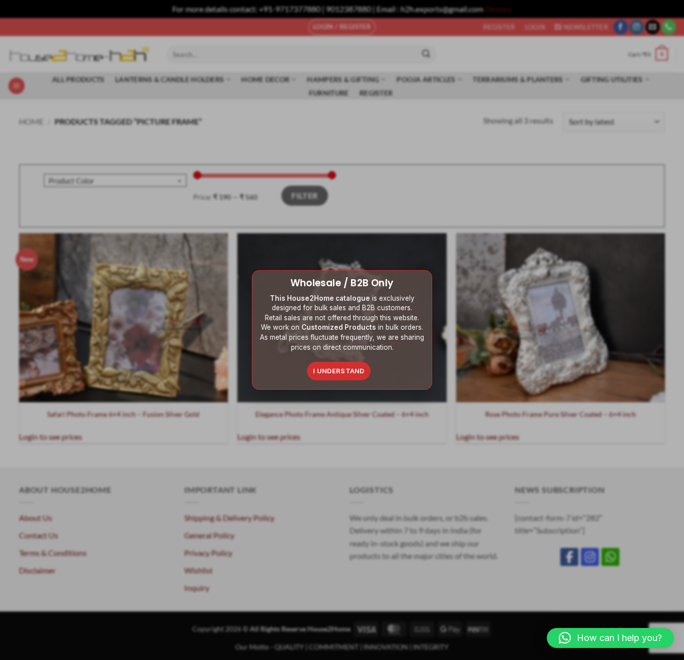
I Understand (339, 371)
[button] (610, 638)
